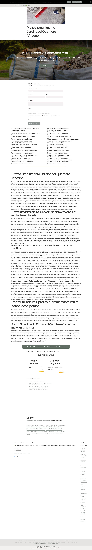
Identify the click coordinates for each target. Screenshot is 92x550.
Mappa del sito (53, 547)
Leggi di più (77, 2)
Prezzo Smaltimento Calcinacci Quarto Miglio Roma (40, 383)
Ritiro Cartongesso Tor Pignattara (84, 506)
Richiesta (30, 100)
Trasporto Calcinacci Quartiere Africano (48, 426)
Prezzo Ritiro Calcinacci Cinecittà (83, 450)
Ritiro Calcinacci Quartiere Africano (34, 425)
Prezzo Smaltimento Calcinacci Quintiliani (38, 384)
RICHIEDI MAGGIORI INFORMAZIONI (22, 453)
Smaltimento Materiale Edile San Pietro (84, 456)
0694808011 (18, 449)
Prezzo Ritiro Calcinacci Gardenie (83, 512)
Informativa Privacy (36, 547)
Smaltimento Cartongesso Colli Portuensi (84, 480)
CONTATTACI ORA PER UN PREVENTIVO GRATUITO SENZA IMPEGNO (46, 346)
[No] (90, 2)
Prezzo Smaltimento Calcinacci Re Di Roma (38, 386)
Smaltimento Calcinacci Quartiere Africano (51, 425)
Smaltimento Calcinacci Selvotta (83, 461)
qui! (49, 113)
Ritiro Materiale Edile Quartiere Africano (39, 431)
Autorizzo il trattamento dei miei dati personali (38, 110)
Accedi (57, 547)
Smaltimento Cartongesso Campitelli (83, 501)
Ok (69, 2)
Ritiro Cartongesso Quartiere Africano (39, 433)
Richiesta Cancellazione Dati (45, 547)
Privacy (30, 108)
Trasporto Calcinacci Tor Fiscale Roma (84, 467)
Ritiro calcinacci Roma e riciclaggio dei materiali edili (38, 420)
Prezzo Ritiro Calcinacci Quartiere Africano (49, 428)
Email (47, 94)
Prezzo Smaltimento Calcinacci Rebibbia (37, 388)
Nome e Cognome (32, 88)
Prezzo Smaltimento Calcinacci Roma (37, 381)
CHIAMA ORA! (46, 65)
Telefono (30, 94)
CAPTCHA (30, 119)
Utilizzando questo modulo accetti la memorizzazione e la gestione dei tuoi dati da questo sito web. (44, 116)
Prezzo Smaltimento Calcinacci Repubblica (38, 389)
